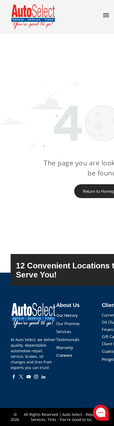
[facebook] (14, 377)
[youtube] (28, 377)
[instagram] (36, 377)
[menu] (106, 15)
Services (63, 331)
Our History (67, 315)
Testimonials (67, 339)
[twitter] (21, 377)
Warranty (64, 347)
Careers (64, 355)
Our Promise (68, 323)
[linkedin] (43, 377)
